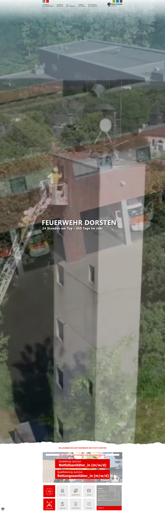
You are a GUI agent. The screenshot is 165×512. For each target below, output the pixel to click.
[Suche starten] (47, 1)
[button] (44, 1)
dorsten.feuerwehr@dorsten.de (106, 500)
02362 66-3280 (103, 498)
